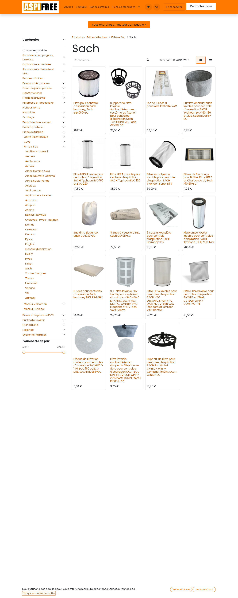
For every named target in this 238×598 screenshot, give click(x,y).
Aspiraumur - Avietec (38, 195)
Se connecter (174, 6)
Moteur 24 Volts (34, 309)
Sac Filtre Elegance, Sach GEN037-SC (86, 234)
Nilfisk (28, 263)
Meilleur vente (31, 107)
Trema (29, 278)
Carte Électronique (36, 136)
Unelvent (31, 283)
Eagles (29, 244)
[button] (156, 6)
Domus (29, 224)
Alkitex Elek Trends (37, 180)
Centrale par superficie (37, 88)
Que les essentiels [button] (181, 589)
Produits (77, 37)
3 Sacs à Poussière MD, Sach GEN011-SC (125, 234)
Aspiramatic (33, 190)
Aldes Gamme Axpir (37, 171)
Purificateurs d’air (33, 320)
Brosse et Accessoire (36, 83)
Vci (27, 293)
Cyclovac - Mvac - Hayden (41, 219)
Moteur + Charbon (35, 304)
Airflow (29, 166)
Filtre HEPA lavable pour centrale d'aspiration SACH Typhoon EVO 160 (125, 177)
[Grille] (201, 60)
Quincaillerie (30, 325)
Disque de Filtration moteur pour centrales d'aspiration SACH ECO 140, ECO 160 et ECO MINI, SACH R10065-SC (88, 365)
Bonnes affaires (32, 78)
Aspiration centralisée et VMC (38, 71)
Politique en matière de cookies (38, 593)
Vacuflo (30, 288)
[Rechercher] (148, 60)
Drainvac (31, 229)
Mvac (28, 258)
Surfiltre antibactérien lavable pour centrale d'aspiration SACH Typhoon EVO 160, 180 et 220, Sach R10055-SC (198, 111)
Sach (28, 268)
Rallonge (28, 329)
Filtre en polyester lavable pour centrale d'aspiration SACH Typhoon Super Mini (161, 179)
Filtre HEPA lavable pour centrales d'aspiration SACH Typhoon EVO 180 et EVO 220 (88, 179)
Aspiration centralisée (36, 64)
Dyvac (29, 239)
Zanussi (30, 297)
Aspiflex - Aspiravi (36, 151)
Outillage (28, 117)
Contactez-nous (201, 6)
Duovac (30, 234)
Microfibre (28, 112)
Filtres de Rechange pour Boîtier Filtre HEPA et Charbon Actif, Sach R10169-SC (198, 179)
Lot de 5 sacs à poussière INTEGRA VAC (162, 104)
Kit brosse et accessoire (38, 102)
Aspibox (30, 185)
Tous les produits (37, 50)
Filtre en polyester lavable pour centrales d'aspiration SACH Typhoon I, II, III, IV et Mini (199, 237)
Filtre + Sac (31, 146)
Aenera (30, 156)
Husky (29, 254)
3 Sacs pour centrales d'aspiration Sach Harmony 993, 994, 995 (88, 294)
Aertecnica (32, 161)
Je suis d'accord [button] (204, 589)
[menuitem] (68, 7)
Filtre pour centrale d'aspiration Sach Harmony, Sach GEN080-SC (86, 107)
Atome (29, 210)
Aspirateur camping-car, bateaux (37, 57)
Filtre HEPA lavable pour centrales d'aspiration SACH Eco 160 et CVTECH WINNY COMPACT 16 (199, 297)
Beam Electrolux (35, 214)
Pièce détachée (32, 132)
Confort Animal (32, 93)
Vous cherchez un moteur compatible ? (119, 25)
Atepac (30, 205)
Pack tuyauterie (32, 127)
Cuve (27, 141)
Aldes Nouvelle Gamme (40, 175)
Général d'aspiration (38, 249)
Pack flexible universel (36, 122)
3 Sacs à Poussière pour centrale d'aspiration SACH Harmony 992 (159, 237)
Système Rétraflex (34, 334)
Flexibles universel (33, 97)
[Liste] (211, 60)
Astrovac (31, 200)
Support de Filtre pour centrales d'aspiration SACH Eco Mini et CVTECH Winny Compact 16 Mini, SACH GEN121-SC (161, 367)
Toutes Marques (35, 273)
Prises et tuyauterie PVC (38, 315)
